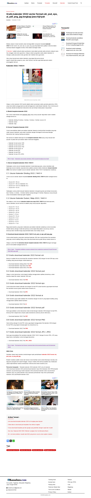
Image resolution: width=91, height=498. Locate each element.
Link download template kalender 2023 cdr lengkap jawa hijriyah (25, 421)
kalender (12, 11)
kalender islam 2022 (26, 450)
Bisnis (32, 3)
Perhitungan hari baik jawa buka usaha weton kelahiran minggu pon (74, 34)
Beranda (8, 11)
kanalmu (8, 20)
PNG (26, 328)
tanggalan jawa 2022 (50, 450)
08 (9, 490)
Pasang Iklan (51, 484)
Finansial (39, 3)
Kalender (62, 3)
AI (26, 304)
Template (47, 3)
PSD (26, 279)
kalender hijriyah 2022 (13, 450)
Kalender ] (10, 51)
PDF (26, 316)
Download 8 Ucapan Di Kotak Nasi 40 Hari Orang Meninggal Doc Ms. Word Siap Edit (75, 45)
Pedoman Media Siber (54, 487)
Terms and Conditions (54, 489)
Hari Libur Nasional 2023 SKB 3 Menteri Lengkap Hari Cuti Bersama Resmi (28, 431)
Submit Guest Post (73, 3)
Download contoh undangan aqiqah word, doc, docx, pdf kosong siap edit (73, 50)
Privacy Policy (52, 492)
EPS (26, 292)
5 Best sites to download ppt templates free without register (24, 424)
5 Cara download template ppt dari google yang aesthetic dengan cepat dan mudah (30, 427)
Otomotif (55, 3)
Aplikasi (26, 3)
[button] (81, 3)
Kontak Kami (51, 482)
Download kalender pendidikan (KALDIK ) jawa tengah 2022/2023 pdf (74, 39)
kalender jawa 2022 (38, 450)
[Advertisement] (73, 18)
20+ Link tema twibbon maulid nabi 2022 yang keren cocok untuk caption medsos (30, 434)
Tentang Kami (52, 479)
